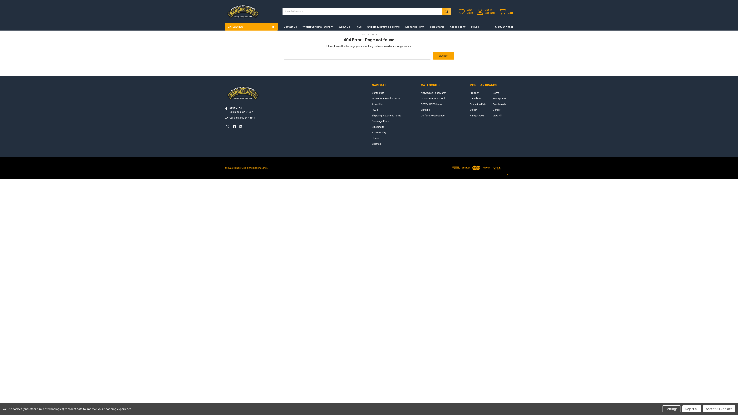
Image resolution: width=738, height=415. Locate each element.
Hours (475, 26)
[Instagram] (241, 126)
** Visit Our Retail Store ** (318, 26)
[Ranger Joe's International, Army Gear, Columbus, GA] (230, 137)
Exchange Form (414, 26)
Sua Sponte (499, 98)
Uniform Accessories (433, 115)
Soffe (496, 92)
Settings (671, 409)
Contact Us (290, 26)
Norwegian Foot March (433, 92)
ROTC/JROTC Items (431, 104)
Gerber (496, 109)
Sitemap (376, 143)
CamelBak (475, 98)
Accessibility (457, 26)
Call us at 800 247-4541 (242, 117)
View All (497, 115)
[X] (227, 126)
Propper (474, 92)
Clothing (425, 109)
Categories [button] (235, 26)
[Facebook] (234, 126)
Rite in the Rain (478, 104)
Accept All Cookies (719, 409)
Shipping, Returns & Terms (383, 26)
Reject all (691, 409)
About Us (344, 26)
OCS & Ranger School (433, 98)
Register (490, 12)
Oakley (473, 109)
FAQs (359, 26)
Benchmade (499, 104)
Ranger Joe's (477, 115)
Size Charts (437, 26)
